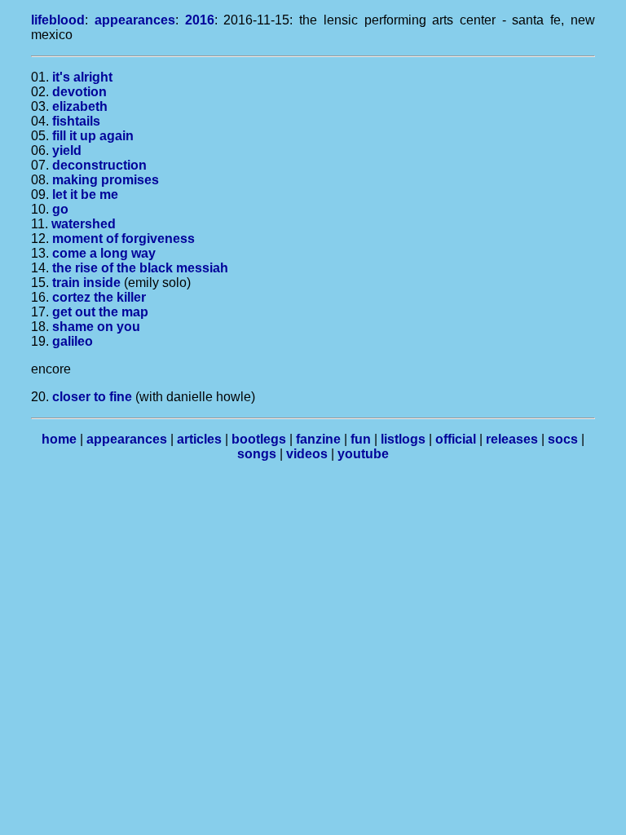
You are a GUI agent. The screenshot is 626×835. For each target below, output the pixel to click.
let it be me (85, 194)
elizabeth (80, 106)
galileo (72, 341)
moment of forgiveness (123, 238)
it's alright (82, 77)
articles (199, 439)
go (60, 209)
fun (360, 439)
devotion (79, 92)
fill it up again (93, 136)
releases (512, 439)
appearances (135, 20)
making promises (105, 180)
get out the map (100, 312)
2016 (199, 20)
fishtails (76, 121)
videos (307, 454)
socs (563, 439)
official (455, 439)
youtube (363, 454)
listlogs (403, 439)
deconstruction (99, 165)
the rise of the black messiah (140, 268)
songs (256, 454)
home (59, 439)
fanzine (318, 439)
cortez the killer (99, 297)
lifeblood (58, 20)
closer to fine (92, 397)
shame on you (96, 327)
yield (67, 150)
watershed (83, 224)
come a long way (104, 253)
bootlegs (258, 439)
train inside (86, 282)
